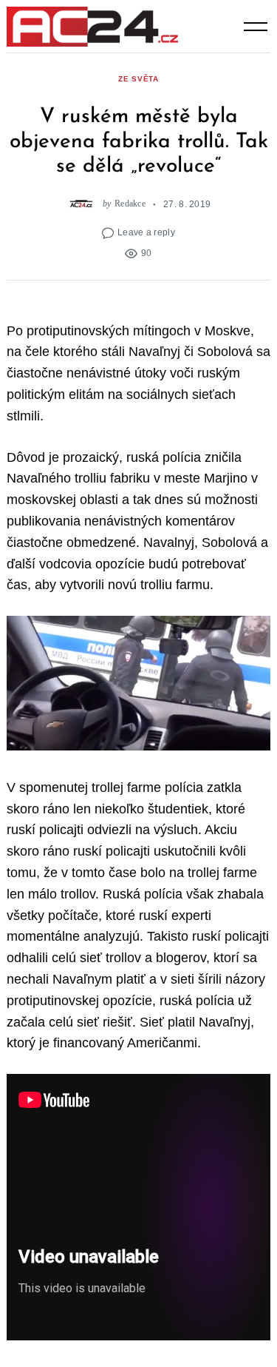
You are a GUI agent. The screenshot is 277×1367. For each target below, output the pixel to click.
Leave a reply (146, 232)
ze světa (138, 79)
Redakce (130, 204)
